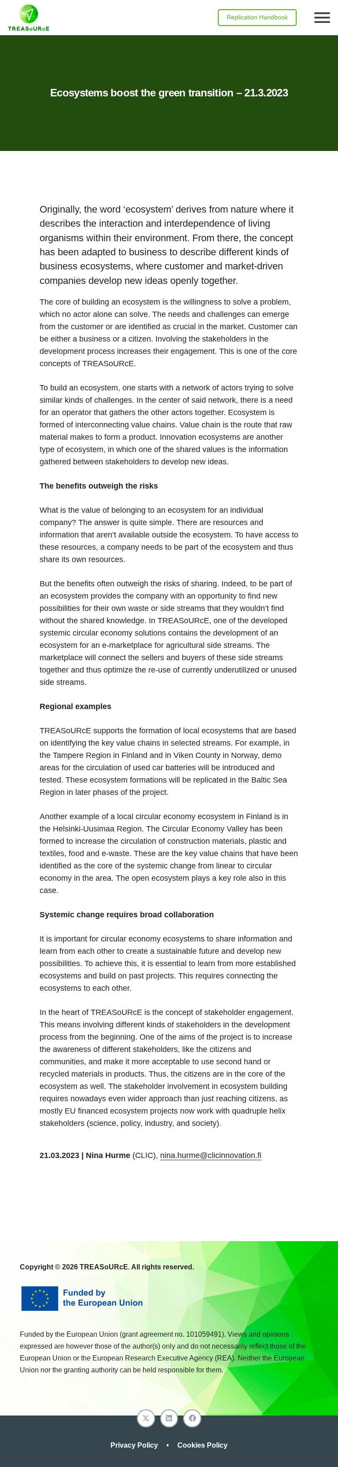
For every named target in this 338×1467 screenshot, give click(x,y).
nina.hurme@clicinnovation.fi (210, 1155)
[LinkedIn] (169, 1418)
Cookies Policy (202, 1445)
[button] (322, 18)
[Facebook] (192, 1418)
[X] (146, 1418)
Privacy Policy (135, 1445)
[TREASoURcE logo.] (28, 17)
